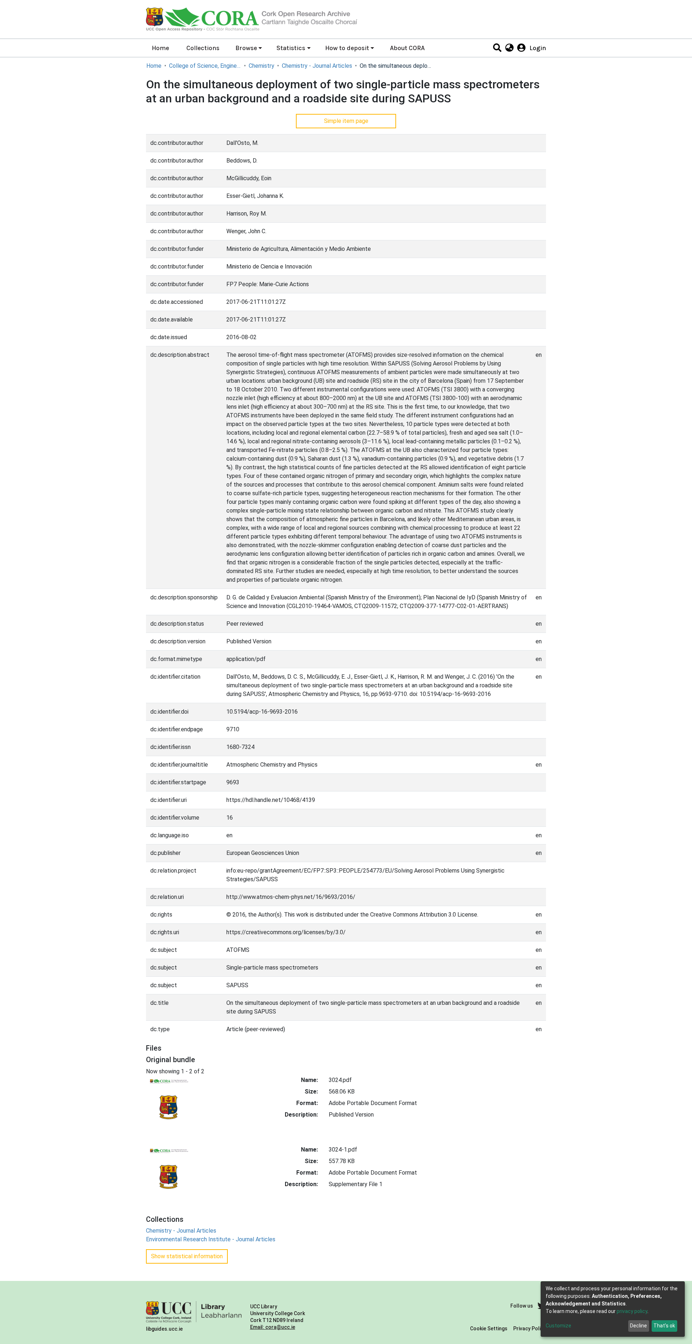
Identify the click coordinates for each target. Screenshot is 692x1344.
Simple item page (346, 120)
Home (160, 48)
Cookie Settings (488, 1328)
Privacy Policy (529, 1328)
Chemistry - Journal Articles (317, 65)
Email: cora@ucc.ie (272, 1327)
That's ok (664, 1326)
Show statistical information (187, 1256)
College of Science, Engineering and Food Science (205, 65)
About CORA (407, 48)
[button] (509, 48)
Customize (558, 1326)
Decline (638, 1326)
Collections (202, 48)
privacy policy (632, 1311)
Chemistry (261, 65)
